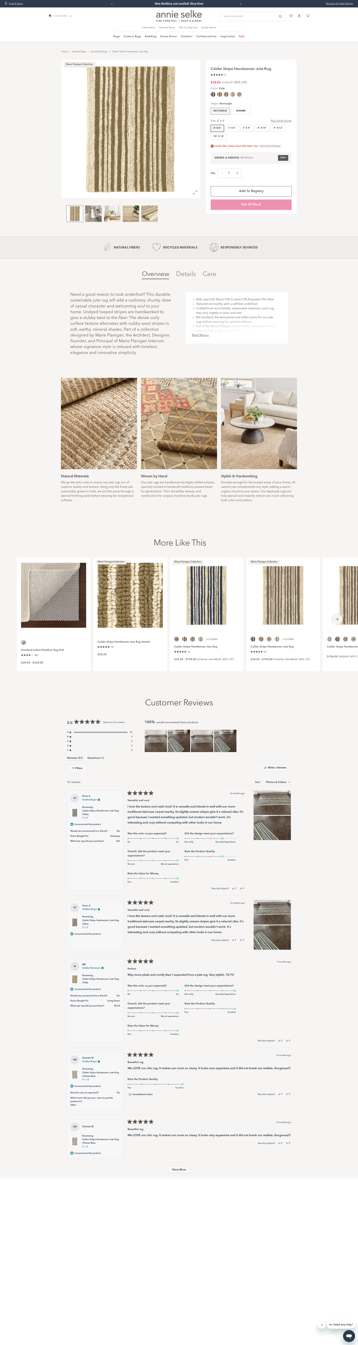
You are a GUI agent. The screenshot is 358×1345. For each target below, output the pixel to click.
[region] (191, 741)
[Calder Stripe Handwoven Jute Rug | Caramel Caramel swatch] (219, 94)
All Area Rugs (79, 52)
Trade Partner (148, 28)
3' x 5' (232, 128)
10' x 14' (218, 136)
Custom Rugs (132, 36)
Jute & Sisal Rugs (98, 52)
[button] (218, 74)
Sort (258, 782)
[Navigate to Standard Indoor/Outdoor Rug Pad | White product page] (53, 593)
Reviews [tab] (75, 759)
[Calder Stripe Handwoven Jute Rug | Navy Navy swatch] (213, 94)
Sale (242, 36)
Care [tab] (209, 274)
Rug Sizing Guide (281, 120)
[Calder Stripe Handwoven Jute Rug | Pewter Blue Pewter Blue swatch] (232, 94)
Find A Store (16, 4)
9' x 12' (278, 128)
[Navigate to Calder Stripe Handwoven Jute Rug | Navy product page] (207, 593)
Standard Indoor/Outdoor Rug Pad (42, 650)
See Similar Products (270, 146)
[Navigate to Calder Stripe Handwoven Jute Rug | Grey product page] (283, 593)
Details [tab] (186, 274)
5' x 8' (246, 128)
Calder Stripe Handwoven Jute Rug (130, 52)
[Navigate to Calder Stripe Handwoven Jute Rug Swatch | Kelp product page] (130, 593)
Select (283, 158)
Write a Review (279, 768)
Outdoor (187, 36)
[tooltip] (141, 1094)
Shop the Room (167, 28)
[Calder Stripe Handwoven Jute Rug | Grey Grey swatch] (226, 94)
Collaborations (206, 36)
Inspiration (227, 36)
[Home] (179, 21)
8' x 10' (262, 128)
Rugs (116, 36)
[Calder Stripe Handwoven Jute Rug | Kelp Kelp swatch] (345, 639)
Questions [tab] (95, 759)
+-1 (211, 639)
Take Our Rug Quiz (188, 28)
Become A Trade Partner (339, 4)
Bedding (151, 36)
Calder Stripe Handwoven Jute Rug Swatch (124, 642)
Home (65, 52)
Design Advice (208, 28)
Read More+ (200, 335)
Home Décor (168, 36)
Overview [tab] (155, 274)
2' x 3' (217, 128)
